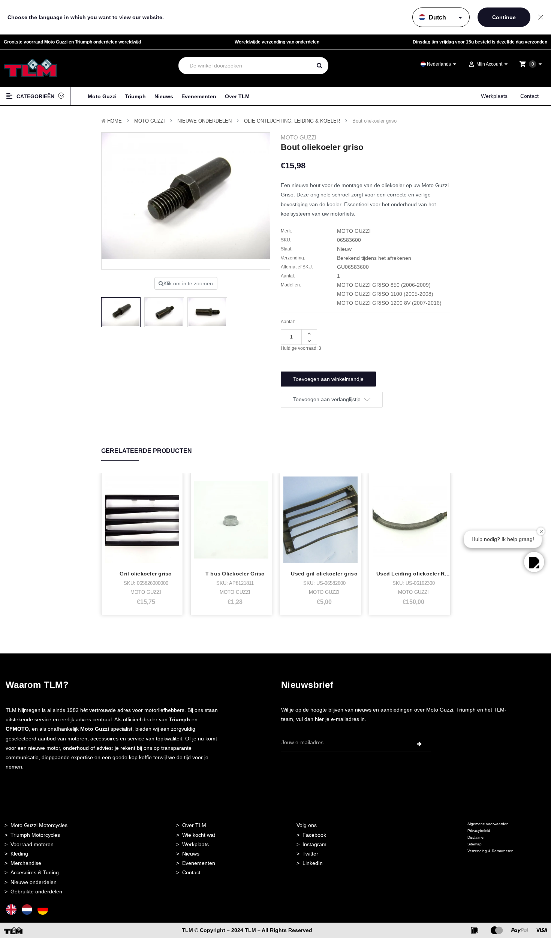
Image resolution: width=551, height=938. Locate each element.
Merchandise (25, 863)
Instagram (314, 844)
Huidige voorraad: (301, 348)
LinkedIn (312, 863)
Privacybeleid (478, 831)
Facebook (314, 835)
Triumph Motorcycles (35, 835)
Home (114, 121)
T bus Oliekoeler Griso (235, 574)
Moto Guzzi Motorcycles (38, 825)
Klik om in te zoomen (188, 283)
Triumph (135, 96)
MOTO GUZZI (149, 121)
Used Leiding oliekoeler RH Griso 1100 (427, 574)
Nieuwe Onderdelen (204, 121)
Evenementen (198, 96)
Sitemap (474, 844)
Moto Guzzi (102, 96)
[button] (534, 562)
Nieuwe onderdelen (33, 882)
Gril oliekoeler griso (146, 574)
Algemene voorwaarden (488, 824)
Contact (529, 96)
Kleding (19, 854)
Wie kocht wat (198, 835)
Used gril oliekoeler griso (324, 574)
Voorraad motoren (32, 844)
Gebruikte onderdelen (36, 892)
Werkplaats (494, 96)
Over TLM (237, 96)
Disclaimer (476, 837)
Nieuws (163, 96)
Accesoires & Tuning (34, 872)
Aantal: (288, 321)
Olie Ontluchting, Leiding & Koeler (292, 121)
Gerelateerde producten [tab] (146, 451)
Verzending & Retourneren (490, 851)
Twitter (310, 854)
